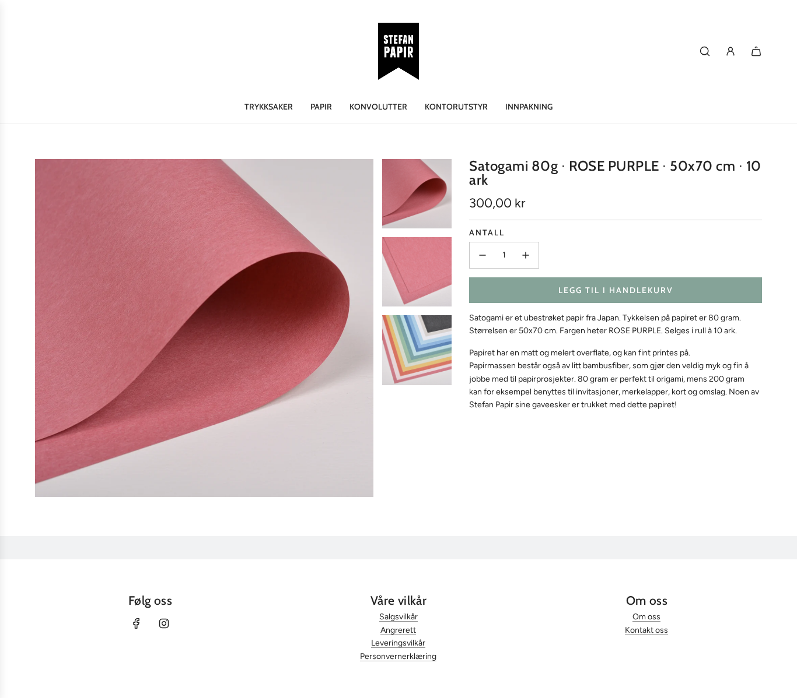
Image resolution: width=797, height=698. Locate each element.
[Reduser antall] (482, 255)
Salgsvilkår (398, 617)
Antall (487, 232)
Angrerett (398, 630)
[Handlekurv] (756, 51)
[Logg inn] (730, 51)
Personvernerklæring (398, 656)
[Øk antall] (526, 255)
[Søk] (705, 51)
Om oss (646, 617)
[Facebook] (136, 623)
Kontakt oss (646, 630)
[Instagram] (164, 623)
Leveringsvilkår (398, 643)
